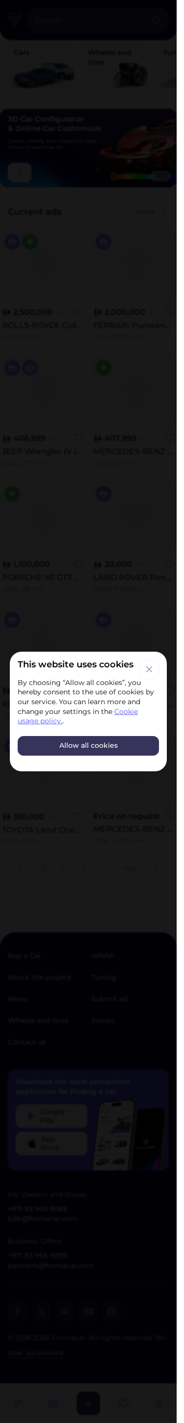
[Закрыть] (149, 669)
